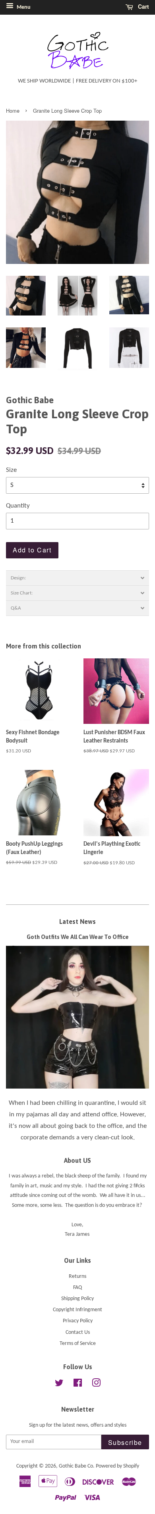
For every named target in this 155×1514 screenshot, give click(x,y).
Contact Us (78, 1332)
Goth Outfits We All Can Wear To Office (78, 937)
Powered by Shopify (117, 1466)
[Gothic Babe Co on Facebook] (77, 1385)
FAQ (77, 1288)
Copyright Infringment (77, 1310)
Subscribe (125, 1442)
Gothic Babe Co (76, 1466)
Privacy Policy (78, 1321)
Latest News (77, 921)
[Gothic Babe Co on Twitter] (59, 1385)
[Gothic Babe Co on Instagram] (96, 1385)
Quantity (18, 505)
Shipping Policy (77, 1299)
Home (12, 110)
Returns (77, 1276)
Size (11, 470)
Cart (142, 6)
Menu (23, 7)
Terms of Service (78, 1344)
